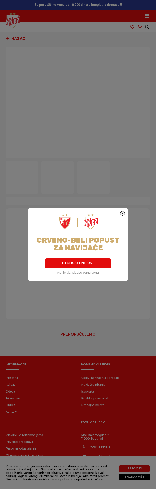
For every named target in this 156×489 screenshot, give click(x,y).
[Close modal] (122, 213)
